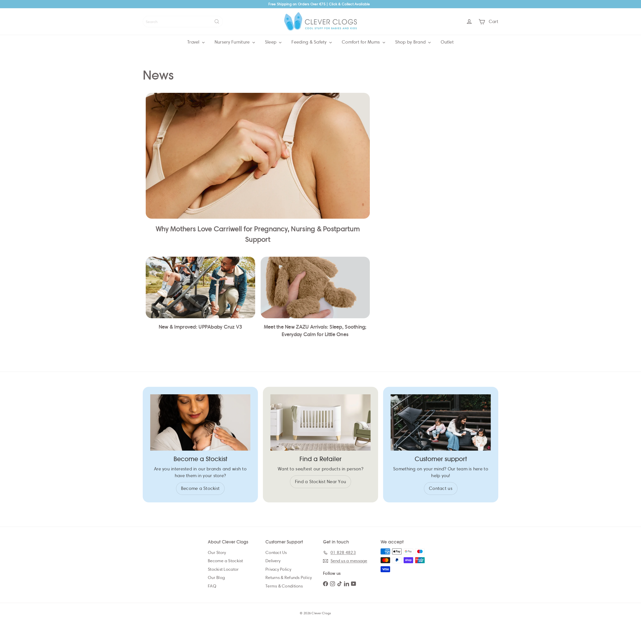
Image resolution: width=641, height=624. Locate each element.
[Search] (217, 21)
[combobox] (183, 21)
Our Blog (216, 577)
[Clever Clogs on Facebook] (325, 583)
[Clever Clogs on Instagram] (332, 583)
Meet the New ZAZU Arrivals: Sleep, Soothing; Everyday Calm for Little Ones (315, 331)
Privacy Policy (278, 569)
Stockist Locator (223, 569)
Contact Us (276, 552)
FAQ (212, 586)
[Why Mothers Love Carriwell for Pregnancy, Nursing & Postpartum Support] (258, 156)
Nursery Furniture (233, 42)
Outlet (447, 42)
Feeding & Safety (309, 42)
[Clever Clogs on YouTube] (353, 583)
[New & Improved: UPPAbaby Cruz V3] (200, 287)
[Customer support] (441, 422)
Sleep (271, 42)
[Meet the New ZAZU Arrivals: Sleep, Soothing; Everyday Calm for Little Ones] (315, 287)
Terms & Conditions (284, 586)
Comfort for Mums (361, 42)
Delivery (272, 560)
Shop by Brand (411, 42)
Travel (194, 42)
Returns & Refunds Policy (288, 577)
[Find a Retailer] (320, 422)
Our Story (217, 552)
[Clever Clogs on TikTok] (339, 583)
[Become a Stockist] (200, 422)
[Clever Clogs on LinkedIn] (346, 583)
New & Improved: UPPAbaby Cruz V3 (200, 327)
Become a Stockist (225, 560)
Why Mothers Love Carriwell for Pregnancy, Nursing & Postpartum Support (258, 234)
